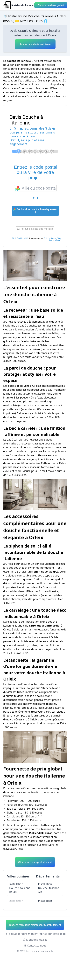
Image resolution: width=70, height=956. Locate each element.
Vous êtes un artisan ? (55, 239)
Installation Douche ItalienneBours (19, 888)
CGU (14, 238)
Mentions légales (36, 939)
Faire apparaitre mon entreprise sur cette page (37, 934)
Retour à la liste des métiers (36, 228)
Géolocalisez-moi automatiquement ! (36, 211)
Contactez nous (36, 945)
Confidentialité (22, 238)
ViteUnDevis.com (50, 238)
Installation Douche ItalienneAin (48, 888)
